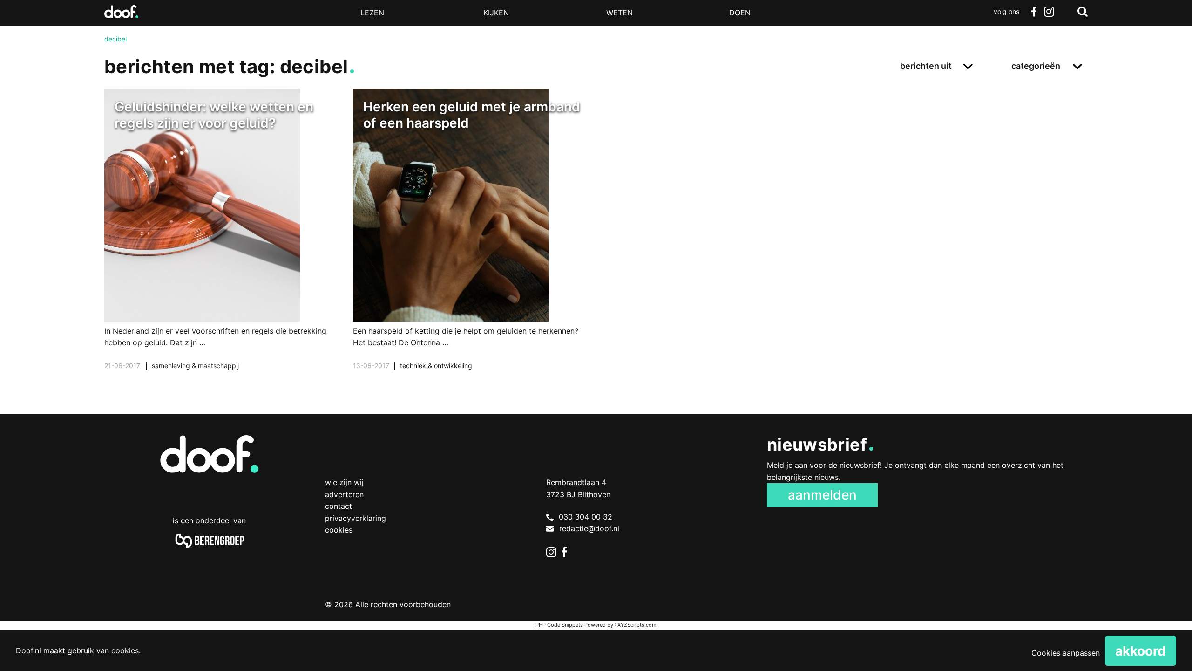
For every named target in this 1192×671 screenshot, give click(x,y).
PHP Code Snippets (559, 625)
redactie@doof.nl (589, 528)
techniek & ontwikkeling (436, 366)
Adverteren (344, 494)
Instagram (1048, 12)
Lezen (372, 12)
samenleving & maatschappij (195, 366)
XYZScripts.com (637, 625)
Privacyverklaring (355, 518)
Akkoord (1140, 651)
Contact (338, 506)
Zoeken (1082, 12)
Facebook (1034, 12)
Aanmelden (822, 495)
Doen (740, 12)
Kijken (496, 12)
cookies (125, 650)
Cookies (338, 529)
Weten (619, 12)
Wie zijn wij (344, 482)
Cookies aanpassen (1065, 652)
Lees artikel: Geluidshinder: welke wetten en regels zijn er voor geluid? (223, 241)
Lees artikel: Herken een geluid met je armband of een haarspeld (472, 241)
